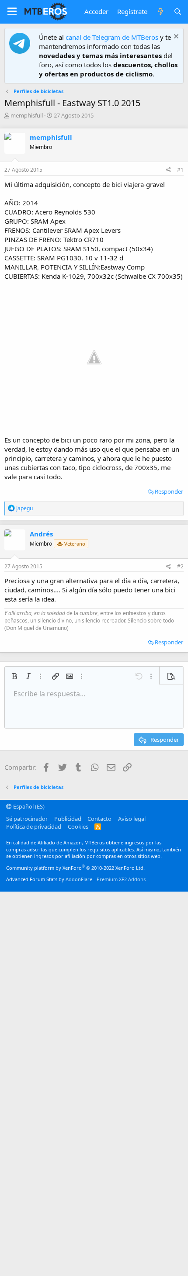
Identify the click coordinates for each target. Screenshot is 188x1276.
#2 (180, 566)
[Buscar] (177, 12)
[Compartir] (168, 170)
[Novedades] (160, 12)
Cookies (78, 826)
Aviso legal (132, 819)
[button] (12, 12)
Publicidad (67, 819)
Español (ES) (28, 806)
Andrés (41, 533)
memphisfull (26, 115)
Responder (169, 491)
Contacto (99, 819)
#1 (180, 169)
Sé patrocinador (27, 819)
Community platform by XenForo (75, 867)
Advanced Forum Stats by (76, 879)
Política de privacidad (33, 826)
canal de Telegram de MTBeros (112, 37)
